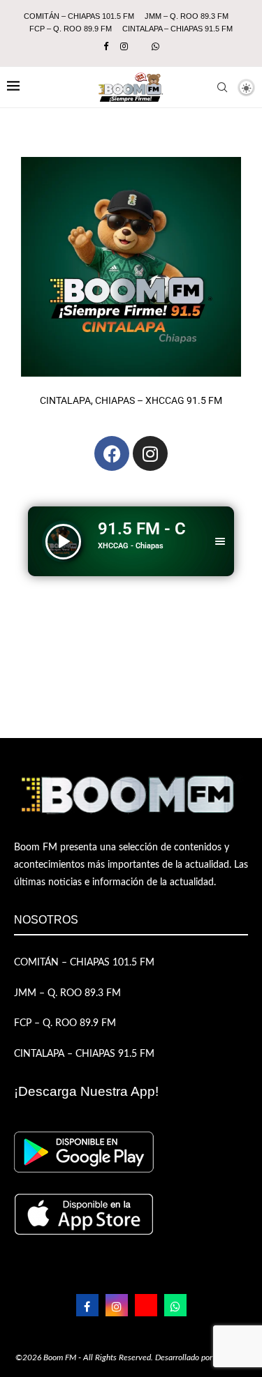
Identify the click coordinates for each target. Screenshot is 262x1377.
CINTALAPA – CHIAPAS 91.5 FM (177, 28)
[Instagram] (124, 47)
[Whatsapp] (155, 47)
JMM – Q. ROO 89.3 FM (186, 16)
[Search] (222, 87)
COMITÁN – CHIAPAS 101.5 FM (79, 16)
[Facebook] (105, 47)
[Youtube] (146, 1305)
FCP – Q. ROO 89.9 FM (70, 28)
